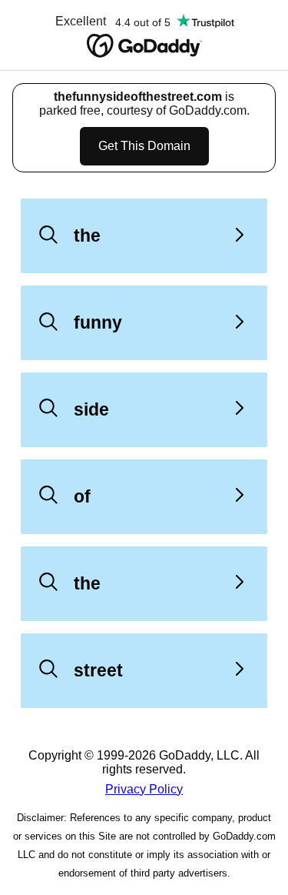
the (87, 235)
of (82, 496)
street (98, 670)
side (91, 409)
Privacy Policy (144, 789)
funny (98, 322)
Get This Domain (144, 145)
